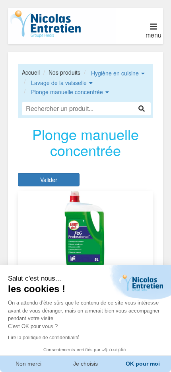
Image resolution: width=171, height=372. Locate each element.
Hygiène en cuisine (115, 73)
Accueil (31, 72)
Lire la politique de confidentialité (44, 337)
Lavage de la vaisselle (59, 83)
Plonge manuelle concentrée (67, 92)
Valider (48, 180)
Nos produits (64, 72)
